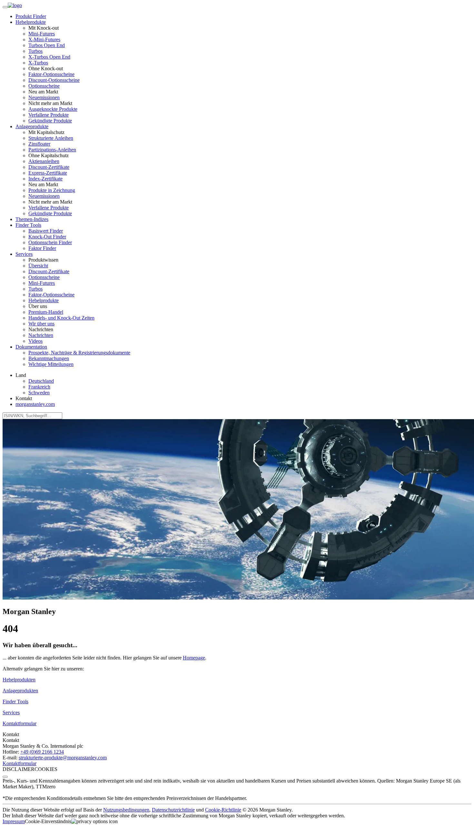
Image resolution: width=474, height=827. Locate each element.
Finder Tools (15, 701)
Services (11, 712)
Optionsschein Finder (50, 242)
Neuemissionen (44, 97)
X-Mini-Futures (44, 39)
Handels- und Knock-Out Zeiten (61, 318)
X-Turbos (38, 62)
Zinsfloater (39, 144)
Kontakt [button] (23, 398)
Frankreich (39, 386)
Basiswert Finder (45, 231)
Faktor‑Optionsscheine (51, 74)
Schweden (39, 392)
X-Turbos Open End (49, 57)
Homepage (194, 657)
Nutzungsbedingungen (126, 810)
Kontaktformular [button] (19, 723)
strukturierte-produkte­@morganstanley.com (63, 757)
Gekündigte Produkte (50, 120)
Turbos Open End (46, 45)
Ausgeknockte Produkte (52, 109)
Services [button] (24, 254)
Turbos (35, 51)
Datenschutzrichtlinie (173, 810)
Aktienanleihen (43, 161)
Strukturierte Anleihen (50, 138)
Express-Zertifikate (47, 173)
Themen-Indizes (31, 219)
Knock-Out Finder (47, 236)
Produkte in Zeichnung (51, 190)
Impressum (14, 821)
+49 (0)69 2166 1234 (42, 752)
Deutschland (41, 381)
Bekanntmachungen (48, 358)
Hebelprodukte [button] (30, 22)
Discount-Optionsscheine (54, 80)
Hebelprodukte (43, 300)
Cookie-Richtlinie (223, 810)
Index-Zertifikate (45, 178)
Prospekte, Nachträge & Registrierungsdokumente (79, 352)
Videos (35, 341)
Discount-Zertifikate (48, 167)
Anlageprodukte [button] (31, 126)
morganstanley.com (35, 404)
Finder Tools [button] (28, 225)
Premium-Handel (45, 312)
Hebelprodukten (19, 679)
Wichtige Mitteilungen (51, 364)
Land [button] (20, 375)
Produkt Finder (30, 16)
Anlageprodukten (20, 690)
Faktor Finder (42, 248)
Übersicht (38, 265)
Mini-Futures (41, 33)
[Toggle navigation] (5, 7)
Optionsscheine (44, 86)
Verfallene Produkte (48, 115)
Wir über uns (41, 323)
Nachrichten (40, 335)
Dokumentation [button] (31, 347)
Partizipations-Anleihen (52, 149)
